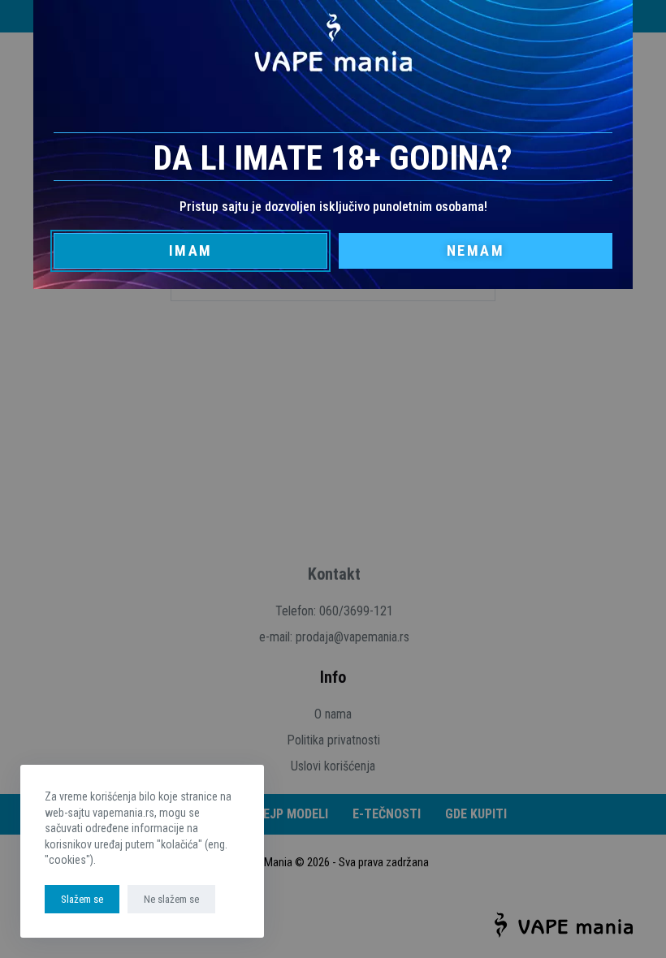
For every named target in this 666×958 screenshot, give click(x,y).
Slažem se (82, 899)
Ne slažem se (171, 899)
